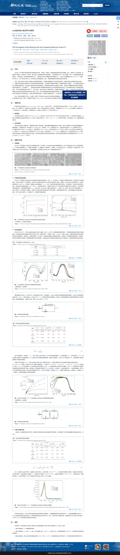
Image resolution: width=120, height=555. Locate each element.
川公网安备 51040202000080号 (62, 546)
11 (61, 149)
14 (66, 513)
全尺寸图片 (74, 174)
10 (13, 147)
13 (31, 473)
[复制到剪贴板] (87, 21)
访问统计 (73, 63)
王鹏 (29, 35)
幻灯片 (79, 174)
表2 (39, 295)
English (96, 13)
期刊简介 (23, 13)
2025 (27, 17)
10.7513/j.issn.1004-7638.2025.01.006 (77, 21)
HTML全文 (45, 60)
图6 (51, 368)
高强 (13, 35)
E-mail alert (90, 545)
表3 (36, 370)
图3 (15, 232)
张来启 (34, 35)
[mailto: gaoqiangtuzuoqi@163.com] (20, 49)
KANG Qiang (34, 49)
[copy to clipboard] (48, 25)
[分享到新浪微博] (118, 24)
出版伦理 (56, 13)
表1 (37, 188)
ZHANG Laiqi (52, 49)
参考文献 (74, 60)
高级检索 (107, 5)
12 (44, 298)
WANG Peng (43, 49)
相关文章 (29, 63)
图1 (15, 145)
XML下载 (104, 35)
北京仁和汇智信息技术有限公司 (61, 553)
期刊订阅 (76, 13)
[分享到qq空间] (118, 21)
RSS (88, 548)
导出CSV (74, 258)
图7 (27, 476)
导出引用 (97, 35)
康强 (24, 35)
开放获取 (66, 13)
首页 (14, 13)
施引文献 (44, 63)
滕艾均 (20, 35)
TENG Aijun (25, 49)
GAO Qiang (15, 49)
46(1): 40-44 (33, 17)
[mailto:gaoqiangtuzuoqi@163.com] (16, 35)
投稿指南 (45, 13)
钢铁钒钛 (21, 17)
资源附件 (59, 63)
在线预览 (95, 31)
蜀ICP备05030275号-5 (48, 546)
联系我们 (86, 13)
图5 (47, 362)
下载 (102, 31)
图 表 (59, 60)
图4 (29, 295)
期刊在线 (34, 13)
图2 (15, 180)
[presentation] (38, 351)
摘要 (28, 60)
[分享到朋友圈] (118, 27)
